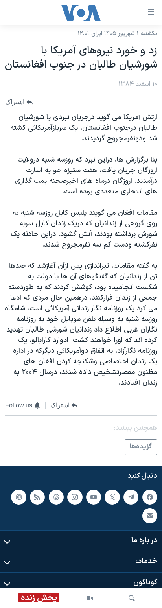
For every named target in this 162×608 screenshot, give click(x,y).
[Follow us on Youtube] (93, 497)
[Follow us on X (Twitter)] (112, 497)
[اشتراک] (149, 515)
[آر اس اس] (37, 497)
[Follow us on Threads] (56, 497)
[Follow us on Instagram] (74, 497)
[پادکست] (18, 497)
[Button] (19, 102)
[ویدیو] (89, 598)
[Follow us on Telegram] (130, 497)
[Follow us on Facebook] (149, 497)
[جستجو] (132, 598)
